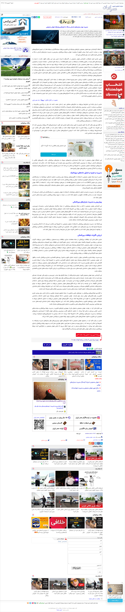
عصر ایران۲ (87, 603)
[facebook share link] (35, 17)
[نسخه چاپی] (72, 17)
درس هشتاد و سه (119, 67)
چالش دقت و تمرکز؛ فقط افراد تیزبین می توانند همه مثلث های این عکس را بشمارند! (114, 135)
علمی (96, 17)
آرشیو (113, 3)
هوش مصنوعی (89, 437)
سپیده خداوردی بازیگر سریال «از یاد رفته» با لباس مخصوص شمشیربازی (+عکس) (114, 115)
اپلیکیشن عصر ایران (39, 418)
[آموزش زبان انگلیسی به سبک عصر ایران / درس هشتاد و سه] (113, 59)
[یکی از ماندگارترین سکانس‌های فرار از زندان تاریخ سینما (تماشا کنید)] (50, 391)
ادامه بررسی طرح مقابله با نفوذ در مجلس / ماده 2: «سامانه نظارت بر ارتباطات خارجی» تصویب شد (80, 14)
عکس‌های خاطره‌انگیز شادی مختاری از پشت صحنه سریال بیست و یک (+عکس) (115, 128)
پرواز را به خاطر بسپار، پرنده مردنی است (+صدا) (12, 49)
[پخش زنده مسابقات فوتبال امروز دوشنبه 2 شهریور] (15, 67)
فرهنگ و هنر (62, 3)
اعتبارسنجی (64, 541)
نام (101, 540)
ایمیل (100, 546)
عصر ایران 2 (42, 3)
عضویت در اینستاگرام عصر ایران (86, 417)
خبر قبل (48, 345)
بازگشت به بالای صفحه (94, 599)
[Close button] (122, 583)
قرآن (52, 3)
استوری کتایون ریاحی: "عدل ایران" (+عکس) (17, 100)
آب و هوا (100, 3)
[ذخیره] (75, 17)
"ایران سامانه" (59, 610)
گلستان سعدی (57, 423)
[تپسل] (41, 137)
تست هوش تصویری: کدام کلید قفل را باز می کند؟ (114, 160)
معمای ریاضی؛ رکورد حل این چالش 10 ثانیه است (114, 156)
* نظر (100, 552)
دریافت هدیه (115, 601)
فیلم (46, 3)
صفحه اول (121, 3)
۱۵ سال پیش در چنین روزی (58, 417)
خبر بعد (86, 345)
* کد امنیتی (99, 565)
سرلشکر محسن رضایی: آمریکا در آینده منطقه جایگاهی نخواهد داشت (115, 35)
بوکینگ (59, 541)
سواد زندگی (86, 3)
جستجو (109, 3)
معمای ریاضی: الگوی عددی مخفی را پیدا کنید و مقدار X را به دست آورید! (114, 147)
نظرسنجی (105, 3)
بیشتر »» (106, 14)
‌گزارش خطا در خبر (47, 17)
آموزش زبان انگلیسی (86, 428)
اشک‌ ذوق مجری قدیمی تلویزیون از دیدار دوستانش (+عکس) (114, 124)
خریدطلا (54, 155)
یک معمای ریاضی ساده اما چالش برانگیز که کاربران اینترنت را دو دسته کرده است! (114, 143)
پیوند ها (90, 3)
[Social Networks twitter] (90, 349)
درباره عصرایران (80, 603)
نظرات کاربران (67, 345)
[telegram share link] (37, 17)
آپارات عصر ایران (58, 428)
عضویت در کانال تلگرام (51, 100)
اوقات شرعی (95, 3)
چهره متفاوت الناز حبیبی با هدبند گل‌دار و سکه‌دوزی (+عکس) (114, 119)
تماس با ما (117, 3)
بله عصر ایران (35, 100)
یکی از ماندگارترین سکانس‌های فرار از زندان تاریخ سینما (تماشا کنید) (51, 402)
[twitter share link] (32, 17)
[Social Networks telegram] (87, 349)
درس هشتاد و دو (119, 70)
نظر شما (99, 538)
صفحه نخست (100, 17)
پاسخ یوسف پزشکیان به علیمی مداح (18, 118)
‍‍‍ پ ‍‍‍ (78, 16)
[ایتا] (90, 443)
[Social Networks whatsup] (92, 349)
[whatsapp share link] (39, 17)
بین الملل (67, 3)
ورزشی (71, 3)
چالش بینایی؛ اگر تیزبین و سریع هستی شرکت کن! (115, 151)
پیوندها (62, 603)
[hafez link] (67, 22)
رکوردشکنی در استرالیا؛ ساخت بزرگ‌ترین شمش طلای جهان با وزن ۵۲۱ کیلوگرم (114, 31)
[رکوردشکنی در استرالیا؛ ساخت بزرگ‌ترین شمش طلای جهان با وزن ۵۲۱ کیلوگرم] (113, 22)
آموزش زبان (36, 3)
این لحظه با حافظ (85, 423)
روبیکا (42, 100)
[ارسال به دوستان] (73, 17)
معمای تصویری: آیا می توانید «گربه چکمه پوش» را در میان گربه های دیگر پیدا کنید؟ (114, 139)
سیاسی (81, 3)
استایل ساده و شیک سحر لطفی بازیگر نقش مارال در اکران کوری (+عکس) (114, 111)
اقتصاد (78, 3)
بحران (94, 437)
